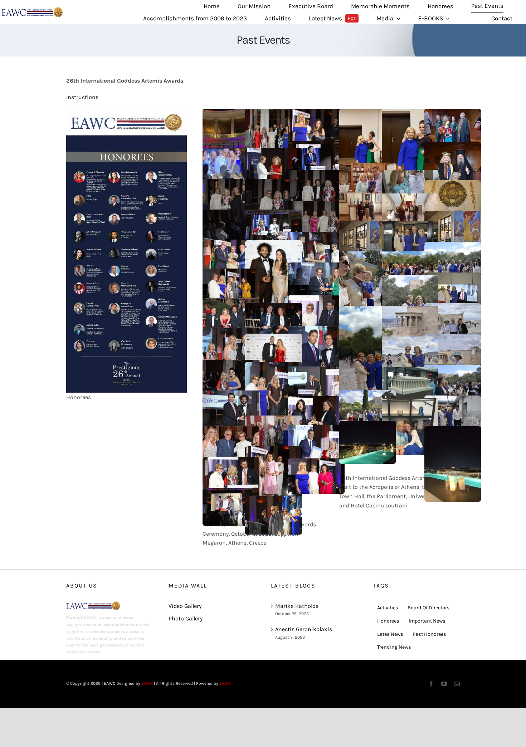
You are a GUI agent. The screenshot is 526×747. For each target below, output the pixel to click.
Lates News (390, 634)
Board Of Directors (429, 608)
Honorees (388, 621)
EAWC (147, 683)
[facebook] (431, 684)
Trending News (394, 647)
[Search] (470, 18)
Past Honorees (429, 634)
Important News (427, 621)
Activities (387, 608)
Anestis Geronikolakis (303, 629)
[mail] (457, 684)
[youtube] (444, 684)
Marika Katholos (296, 606)
